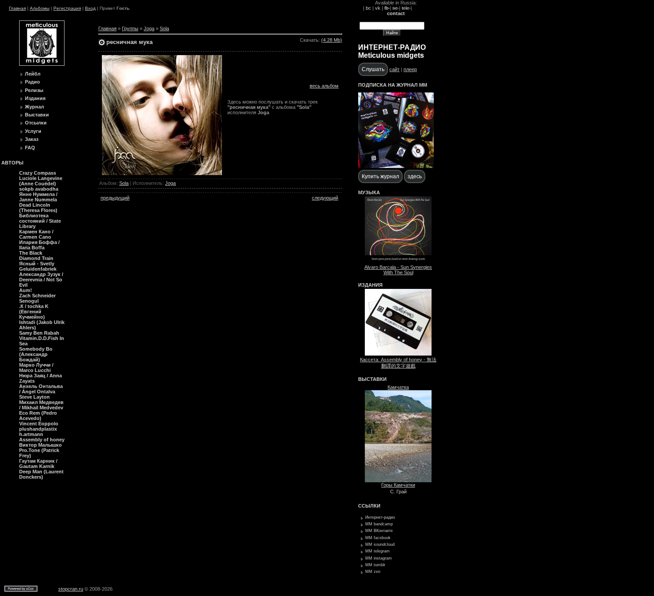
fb (387, 8)
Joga (149, 28)
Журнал (34, 106)
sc (395, 8)
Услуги (33, 131)
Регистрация (67, 8)
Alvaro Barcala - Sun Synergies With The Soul (398, 269)
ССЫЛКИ (369, 505)
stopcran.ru (70, 589)
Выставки (37, 114)
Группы (130, 28)
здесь (415, 176)
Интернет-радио (380, 517)
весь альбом (324, 85)
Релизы (34, 90)
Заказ (31, 139)
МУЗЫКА (369, 192)
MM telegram (377, 551)
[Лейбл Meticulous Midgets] (42, 64)
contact (396, 13)
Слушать (373, 69)
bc (368, 8)
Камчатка (398, 387)
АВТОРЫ (12, 162)
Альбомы (39, 8)
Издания (35, 98)
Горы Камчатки (398, 485)
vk (377, 8)
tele (406, 8)
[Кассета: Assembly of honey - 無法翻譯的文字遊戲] (398, 353)
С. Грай (398, 491)
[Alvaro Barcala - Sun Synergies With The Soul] (398, 261)
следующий (325, 197)
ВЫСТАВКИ (372, 379)
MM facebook (378, 538)
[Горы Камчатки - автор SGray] (398, 480)
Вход (90, 8)
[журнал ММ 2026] (396, 166)
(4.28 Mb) (331, 40)
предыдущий (115, 197)
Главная (17, 8)
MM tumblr (375, 565)
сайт (394, 69)
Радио (32, 81)
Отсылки (36, 122)
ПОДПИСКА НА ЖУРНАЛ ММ (392, 85)
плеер (410, 69)
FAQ (30, 147)
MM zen (372, 571)
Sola (164, 28)
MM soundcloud (380, 544)
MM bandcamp (379, 524)
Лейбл (32, 73)
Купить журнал (380, 176)
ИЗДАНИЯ (370, 285)
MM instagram (378, 558)
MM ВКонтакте (379, 530)
